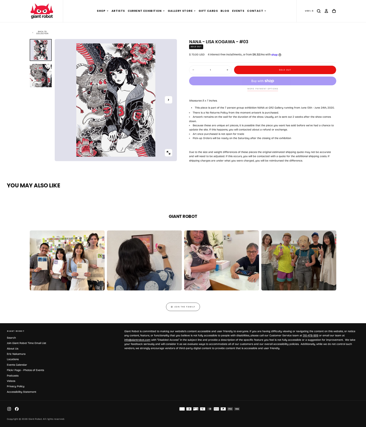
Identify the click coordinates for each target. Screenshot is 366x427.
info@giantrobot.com (137, 339)
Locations (13, 359)
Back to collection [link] (42, 32)
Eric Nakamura (16, 354)
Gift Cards (208, 11)
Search (11, 337)
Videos (11, 381)
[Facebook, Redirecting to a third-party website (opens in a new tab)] (16, 409)
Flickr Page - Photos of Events (25, 370)
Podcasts (12, 375)
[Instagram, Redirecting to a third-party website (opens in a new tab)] (9, 409)
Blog (225, 11)
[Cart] (334, 11)
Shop (101, 11)
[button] (107, 11)
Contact (255, 11)
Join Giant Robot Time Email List (26, 343)
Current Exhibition (145, 11)
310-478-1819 (310, 335)
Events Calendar (17, 364)
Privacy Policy (15, 386)
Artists (118, 11)
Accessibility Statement (21, 391)
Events (238, 11)
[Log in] (326, 11)
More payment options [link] (262, 89)
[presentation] (168, 152)
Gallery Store (180, 11)
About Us (12, 348)
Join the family (184, 307)
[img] (182, 409)
